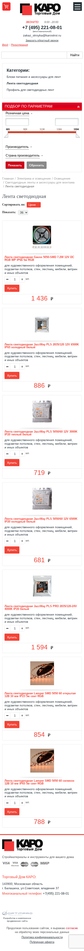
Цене (32, 204)
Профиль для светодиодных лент (30, 90)
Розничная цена (17, 113)
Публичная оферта (42, 942)
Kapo (42, 10)
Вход (5, 44)
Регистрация (19, 44)
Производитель (17, 147)
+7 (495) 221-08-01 (42, 27)
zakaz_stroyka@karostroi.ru (42, 35)
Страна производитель (23, 155)
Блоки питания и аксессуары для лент (34, 76)
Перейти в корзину (6, 6)
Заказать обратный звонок (42, 40)
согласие (72, 928)
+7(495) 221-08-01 (56, 893)
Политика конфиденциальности (42, 937)
